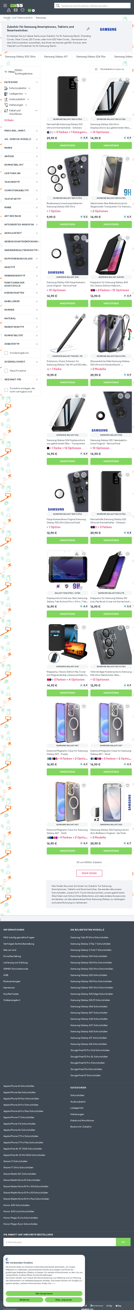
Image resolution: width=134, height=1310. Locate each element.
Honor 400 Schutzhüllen (16, 1205)
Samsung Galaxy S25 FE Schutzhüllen (90, 1000)
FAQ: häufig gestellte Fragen (18, 937)
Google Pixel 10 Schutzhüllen (85, 1075)
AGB (5, 975)
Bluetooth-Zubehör (81, 1126)
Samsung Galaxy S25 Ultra (20, 56)
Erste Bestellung (12, 956)
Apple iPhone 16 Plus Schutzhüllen (21, 1098)
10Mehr (9, 120)
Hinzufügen (67, 145)
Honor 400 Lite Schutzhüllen (18, 1211)
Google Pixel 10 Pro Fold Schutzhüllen (90, 1050)
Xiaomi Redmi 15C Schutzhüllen (19, 1173)
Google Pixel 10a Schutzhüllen (86, 1069)
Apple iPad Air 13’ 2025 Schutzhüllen (22, 1148)
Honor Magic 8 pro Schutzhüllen (20, 1223)
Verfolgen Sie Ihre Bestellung (18, 943)
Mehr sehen (89, 873)
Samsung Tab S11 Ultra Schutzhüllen (89, 937)
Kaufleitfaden (11, 993)
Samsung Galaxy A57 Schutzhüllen (89, 1012)
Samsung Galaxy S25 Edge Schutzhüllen (91, 993)
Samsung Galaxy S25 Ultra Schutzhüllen (91, 987)
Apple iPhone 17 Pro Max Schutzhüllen (23, 1142)
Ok (123, 1242)
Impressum (9, 987)
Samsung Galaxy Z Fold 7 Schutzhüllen (90, 949)
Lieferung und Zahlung (15, 962)
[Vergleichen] (77, 80)
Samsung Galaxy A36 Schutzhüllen (89, 1018)
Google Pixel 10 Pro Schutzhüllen (87, 1062)
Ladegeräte (76, 1107)
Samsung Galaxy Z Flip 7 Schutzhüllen (90, 943)
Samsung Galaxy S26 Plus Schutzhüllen (91, 962)
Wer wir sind (9, 949)
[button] (67, 132)
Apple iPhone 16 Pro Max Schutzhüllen (23, 1111)
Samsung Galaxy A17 (56, 56)
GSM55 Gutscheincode (15, 968)
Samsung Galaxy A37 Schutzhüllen (89, 1025)
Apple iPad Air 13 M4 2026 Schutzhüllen (24, 1155)
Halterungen (77, 1114)
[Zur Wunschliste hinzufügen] (84, 80)
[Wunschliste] (22, 10)
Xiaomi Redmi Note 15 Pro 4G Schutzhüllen (25, 1186)
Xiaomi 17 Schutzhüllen (15, 1161)
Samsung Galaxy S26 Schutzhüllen (88, 956)
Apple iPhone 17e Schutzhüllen (19, 1123)
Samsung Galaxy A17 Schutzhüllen (88, 1037)
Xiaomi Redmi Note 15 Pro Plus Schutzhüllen (26, 1198)
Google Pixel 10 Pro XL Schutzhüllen (89, 1056)
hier (53, 1283)
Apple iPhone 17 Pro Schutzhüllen (20, 1136)
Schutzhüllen (77, 1095)
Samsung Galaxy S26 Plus (91, 56)
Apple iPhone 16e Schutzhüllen (19, 1092)
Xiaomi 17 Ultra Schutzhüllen (18, 1167)
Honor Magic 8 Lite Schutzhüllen (20, 1217)
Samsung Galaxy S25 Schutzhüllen (88, 975)
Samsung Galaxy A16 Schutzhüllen (88, 1044)
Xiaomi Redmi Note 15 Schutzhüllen (21, 1180)
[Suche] (58, 5)
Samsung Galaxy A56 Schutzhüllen (89, 1006)
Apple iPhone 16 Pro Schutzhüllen (20, 1104)
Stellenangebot (11, 1000)
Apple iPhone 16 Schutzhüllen (18, 1086)
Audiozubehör (78, 1101)
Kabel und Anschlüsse (82, 1120)
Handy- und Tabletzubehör (18, 17)
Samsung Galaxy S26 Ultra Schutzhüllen (91, 968)
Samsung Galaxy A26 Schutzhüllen (89, 1031)
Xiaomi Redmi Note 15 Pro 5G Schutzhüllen (25, 1192)
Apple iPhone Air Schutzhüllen (19, 1129)
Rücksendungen (11, 981)
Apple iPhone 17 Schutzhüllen (18, 1117)
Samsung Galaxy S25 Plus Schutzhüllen (91, 981)
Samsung (41, 17)
